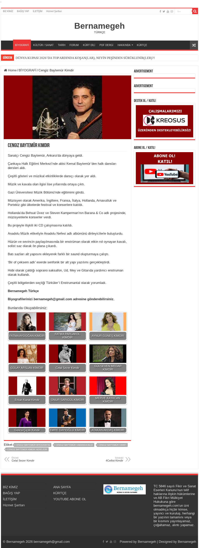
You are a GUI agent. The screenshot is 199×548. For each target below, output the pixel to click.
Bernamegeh (99, 25)
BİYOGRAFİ (22, 45)
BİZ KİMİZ (8, 11)
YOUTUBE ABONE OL (69, 499)
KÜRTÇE (142, 45)
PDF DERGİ (106, 45)
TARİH (61, 45)
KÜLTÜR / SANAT (43, 45)
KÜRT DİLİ (89, 45)
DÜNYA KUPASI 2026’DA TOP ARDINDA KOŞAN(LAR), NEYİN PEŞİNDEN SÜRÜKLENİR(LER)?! (85, 58)
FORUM (74, 45)
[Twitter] (164, 11)
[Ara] (195, 11)
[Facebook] (160, 11)
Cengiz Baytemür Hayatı (112, 445)
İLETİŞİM (37, 11)
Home (12, 70)
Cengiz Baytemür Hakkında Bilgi (74, 445)
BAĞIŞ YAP (23, 11)
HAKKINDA (124, 45)
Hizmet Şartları (54, 11)
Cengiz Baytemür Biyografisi (33, 445)
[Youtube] (167, 11)
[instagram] (171, 11)
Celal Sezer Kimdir (23, 459)
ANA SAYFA (8, 45)
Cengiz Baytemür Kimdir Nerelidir (27, 449)
